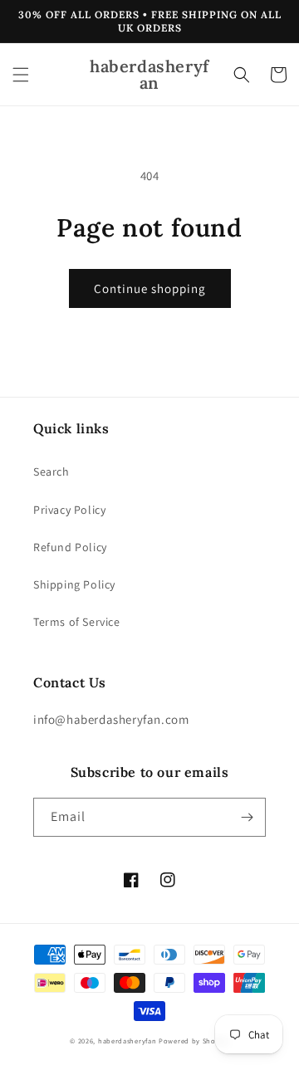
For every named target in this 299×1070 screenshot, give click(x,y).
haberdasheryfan (127, 1040)
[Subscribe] (246, 817)
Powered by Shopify (194, 1040)
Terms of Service (76, 621)
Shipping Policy (74, 584)
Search (51, 471)
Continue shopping (150, 288)
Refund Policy (70, 547)
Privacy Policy (69, 509)
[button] (20, 74)
